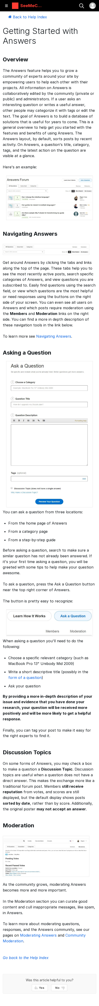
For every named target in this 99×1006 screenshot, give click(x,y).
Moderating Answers (38, 935)
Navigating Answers (53, 336)
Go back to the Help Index (26, 957)
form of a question (25, 677)
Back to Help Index (29, 17)
